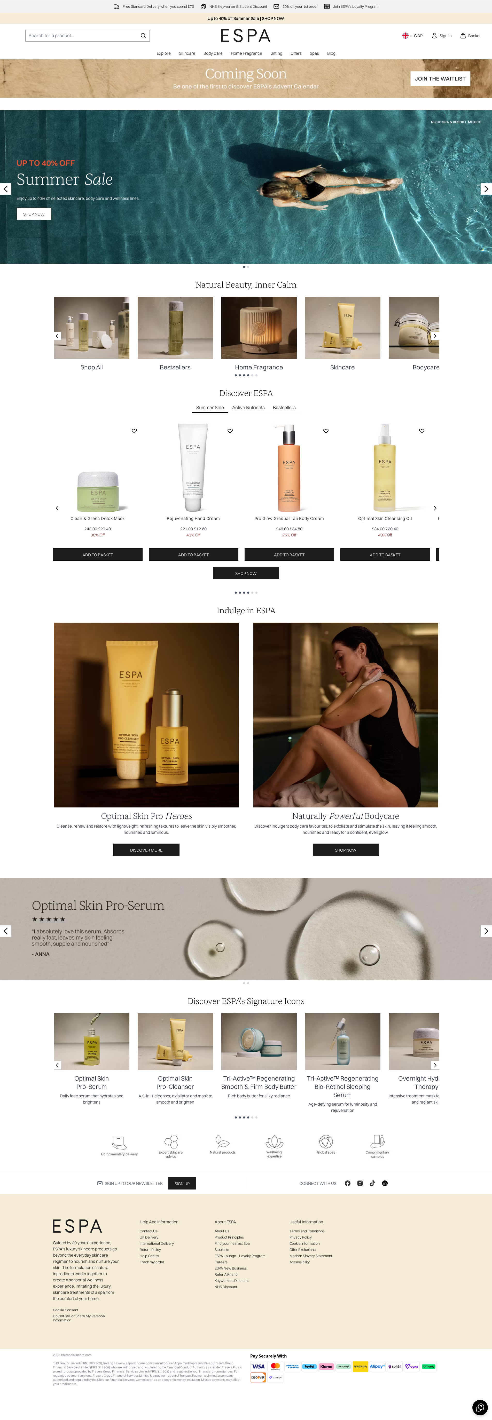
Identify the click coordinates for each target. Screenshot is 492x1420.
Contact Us (149, 1231)
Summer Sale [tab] (210, 407)
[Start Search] (143, 35)
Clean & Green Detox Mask (98, 518)
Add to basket (97, 554)
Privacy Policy (301, 1237)
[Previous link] (57, 336)
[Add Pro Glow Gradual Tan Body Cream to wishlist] (326, 431)
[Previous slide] (5, 189)
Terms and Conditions (307, 1231)
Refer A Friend (226, 1274)
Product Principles (229, 1237)
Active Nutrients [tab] (248, 407)
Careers (221, 1262)
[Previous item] (57, 508)
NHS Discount (226, 1286)
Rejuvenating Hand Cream (193, 518)
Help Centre (149, 1256)
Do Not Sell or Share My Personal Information (79, 1318)
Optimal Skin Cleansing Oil (385, 518)
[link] (441, 35)
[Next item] (435, 508)
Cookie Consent (65, 1310)
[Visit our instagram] (360, 1183)
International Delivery (157, 1243)
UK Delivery (149, 1237)
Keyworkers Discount (232, 1280)
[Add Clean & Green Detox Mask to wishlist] (134, 431)
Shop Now (34, 214)
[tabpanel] (246, 508)
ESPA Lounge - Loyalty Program (240, 1256)
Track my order (152, 1262)
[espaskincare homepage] (245, 35)
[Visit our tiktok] (372, 1183)
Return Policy (150, 1249)
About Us (222, 1231)
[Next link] (435, 336)
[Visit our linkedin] (385, 1183)
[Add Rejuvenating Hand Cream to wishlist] (230, 431)
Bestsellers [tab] (284, 407)
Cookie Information (305, 1243)
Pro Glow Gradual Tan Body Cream (289, 518)
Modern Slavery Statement (311, 1256)
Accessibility (300, 1262)
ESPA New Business (231, 1268)
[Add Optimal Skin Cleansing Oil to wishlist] (422, 431)
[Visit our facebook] (347, 1183)
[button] (480, 1407)
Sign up (182, 1183)
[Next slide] (486, 189)
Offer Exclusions (303, 1249)
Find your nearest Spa (232, 1243)
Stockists (222, 1249)
